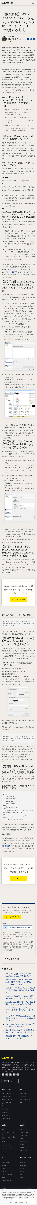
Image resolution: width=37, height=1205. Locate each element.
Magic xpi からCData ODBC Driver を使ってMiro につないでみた (20, 1025)
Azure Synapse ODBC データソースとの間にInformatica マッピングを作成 (20, 1003)
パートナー (5, 1142)
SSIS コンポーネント (25, 1100)
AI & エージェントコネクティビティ (9, 1138)
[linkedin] (3, 1074)
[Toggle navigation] (32, 2)
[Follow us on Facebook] (28, 39)
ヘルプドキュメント (16, 272)
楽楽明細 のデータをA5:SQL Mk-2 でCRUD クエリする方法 (18, 1037)
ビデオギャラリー (6, 1180)
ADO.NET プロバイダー (8, 1100)
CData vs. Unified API (8, 1148)
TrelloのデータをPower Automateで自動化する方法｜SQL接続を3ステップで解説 (20, 990)
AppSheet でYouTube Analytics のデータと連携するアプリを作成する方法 (19, 997)
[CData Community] (17, 1074)
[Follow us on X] (31, 39)
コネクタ (4, 1129)
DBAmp (22, 1103)
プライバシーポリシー (16, 1188)
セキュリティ (29, 1188)
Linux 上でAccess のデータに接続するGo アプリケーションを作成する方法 (19, 1031)
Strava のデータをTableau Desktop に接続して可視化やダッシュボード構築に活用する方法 (20, 1018)
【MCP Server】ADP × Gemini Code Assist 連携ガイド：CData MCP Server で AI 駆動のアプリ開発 (19, 982)
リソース (4, 1171)
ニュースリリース (24, 1132)
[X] (6, 1074)
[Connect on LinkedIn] (34, 39)
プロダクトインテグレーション (9, 1133)
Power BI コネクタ (7, 1115)
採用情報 (22, 1148)
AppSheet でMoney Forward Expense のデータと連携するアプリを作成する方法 (20, 1010)
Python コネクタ (6, 1103)
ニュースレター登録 (7, 1174)
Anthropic (22, 1162)
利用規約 (4, 1188)
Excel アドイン (6, 1112)
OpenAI (22, 1177)
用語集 (3, 1177)
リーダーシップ (24, 1142)
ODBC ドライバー (6, 1093)
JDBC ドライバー (6, 1097)
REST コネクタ (6, 1109)
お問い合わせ (8, 1081)
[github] (14, 1074)
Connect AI (23, 1097)
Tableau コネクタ (6, 1118)
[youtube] (10, 1074)
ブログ (3, 1168)
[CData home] (9, 2)
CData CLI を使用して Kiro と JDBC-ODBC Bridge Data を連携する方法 (18, 975)
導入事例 (4, 1165)
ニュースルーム (24, 1135)
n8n (21, 1174)
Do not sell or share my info (18, 1202)
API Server (5, 1106)
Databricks (23, 1165)
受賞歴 (21, 1138)
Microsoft (22, 1171)
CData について (24, 1129)
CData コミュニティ (7, 1162)
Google (22, 1168)
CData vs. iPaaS (6, 1145)
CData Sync (23, 1093)
